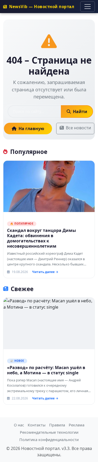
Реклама (76, 424)
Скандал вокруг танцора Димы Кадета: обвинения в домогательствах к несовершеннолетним (41, 238)
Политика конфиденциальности (49, 439)
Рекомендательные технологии (49, 432)
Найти (79, 111)
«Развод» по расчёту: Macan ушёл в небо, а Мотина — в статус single (46, 370)
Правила (57, 424)
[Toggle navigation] (87, 6)
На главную (31, 128)
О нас (19, 424)
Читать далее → (45, 272)
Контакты (36, 424)
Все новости (78, 128)
